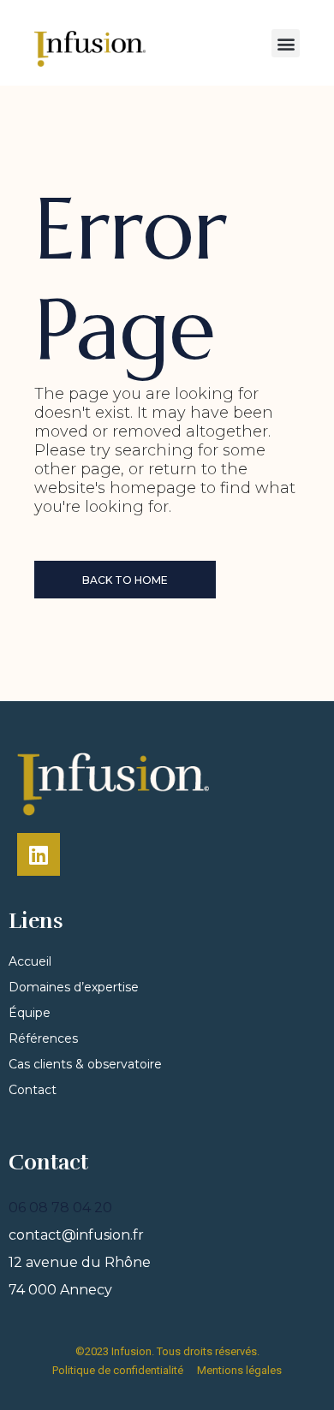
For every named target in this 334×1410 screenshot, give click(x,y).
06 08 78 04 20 (60, 1207)
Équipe (30, 1012)
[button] (285, 43)
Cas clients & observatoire (85, 1064)
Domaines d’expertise (74, 987)
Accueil (30, 961)
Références (43, 1038)
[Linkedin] (38, 854)
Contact (33, 1090)
